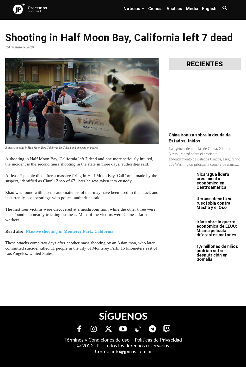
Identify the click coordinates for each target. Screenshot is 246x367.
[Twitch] (167, 329)
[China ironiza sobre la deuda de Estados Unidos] (205, 103)
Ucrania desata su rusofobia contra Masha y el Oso (215, 203)
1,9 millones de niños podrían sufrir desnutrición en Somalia (217, 253)
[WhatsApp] (78, 276)
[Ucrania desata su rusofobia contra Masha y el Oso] (181, 205)
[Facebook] (45, 276)
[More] (123, 276)
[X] (56, 276)
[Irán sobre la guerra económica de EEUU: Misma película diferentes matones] (181, 228)
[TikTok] (138, 329)
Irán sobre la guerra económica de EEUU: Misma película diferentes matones (217, 228)
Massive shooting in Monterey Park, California (69, 231)
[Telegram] (67, 276)
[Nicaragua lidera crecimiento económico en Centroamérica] (181, 180)
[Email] (100, 276)
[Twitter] (108, 329)
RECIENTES (204, 64)
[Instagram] (94, 329)
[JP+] (30, 8)
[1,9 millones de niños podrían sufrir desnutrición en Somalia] (181, 252)
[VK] (89, 276)
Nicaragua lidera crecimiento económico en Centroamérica (213, 181)
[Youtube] (123, 329)
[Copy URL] (111, 276)
